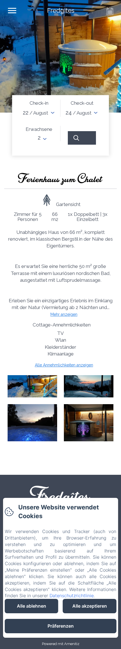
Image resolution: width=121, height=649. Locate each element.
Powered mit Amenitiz (60, 644)
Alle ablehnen (31, 606)
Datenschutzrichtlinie (72, 595)
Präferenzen (61, 626)
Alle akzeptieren (89, 606)
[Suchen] (82, 138)
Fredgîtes (60, 495)
